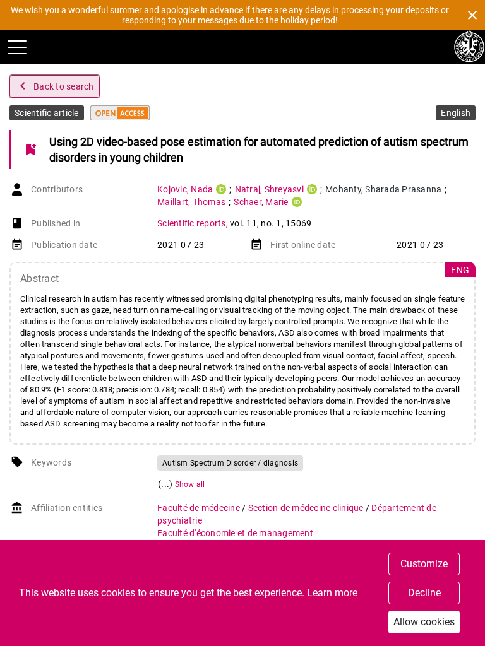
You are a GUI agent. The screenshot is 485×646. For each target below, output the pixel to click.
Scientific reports (191, 223)
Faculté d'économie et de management (235, 533)
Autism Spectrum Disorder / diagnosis (230, 463)
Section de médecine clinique (307, 508)
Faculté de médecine (199, 508)
